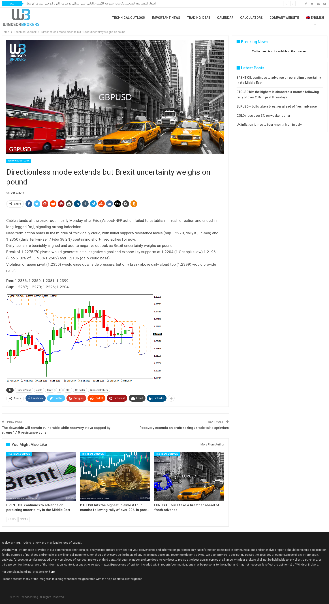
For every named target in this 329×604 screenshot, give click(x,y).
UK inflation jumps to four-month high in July (269, 124)
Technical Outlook (128, 17)
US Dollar (80, 390)
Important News (166, 17)
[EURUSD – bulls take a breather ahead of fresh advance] (189, 476)
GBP (68, 390)
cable (39, 390)
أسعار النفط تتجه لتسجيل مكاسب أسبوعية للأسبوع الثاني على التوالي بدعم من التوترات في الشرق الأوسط (91, 3)
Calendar (225, 17)
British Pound (24, 390)
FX (59, 390)
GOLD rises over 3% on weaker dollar (264, 115)
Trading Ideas (198, 17)
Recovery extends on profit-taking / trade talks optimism (184, 428)
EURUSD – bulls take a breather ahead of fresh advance (277, 106)
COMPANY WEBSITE (284, 17)
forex (50, 390)
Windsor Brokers (99, 390)
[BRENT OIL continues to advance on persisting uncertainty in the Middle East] (41, 476)
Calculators (251, 17)
